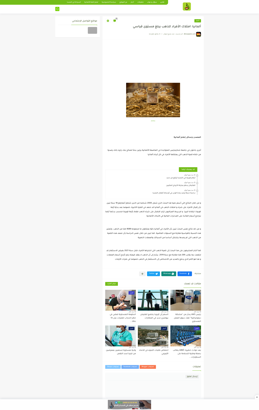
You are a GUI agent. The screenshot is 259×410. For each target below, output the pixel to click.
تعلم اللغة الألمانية (91, 2)
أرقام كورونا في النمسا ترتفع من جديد (180, 178)
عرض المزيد (111, 284)
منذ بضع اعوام (188, 175)
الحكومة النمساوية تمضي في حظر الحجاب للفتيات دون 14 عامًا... (123, 318)
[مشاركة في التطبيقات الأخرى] (142, 273)
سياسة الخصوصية (109, 2)
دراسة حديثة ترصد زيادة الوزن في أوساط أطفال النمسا (174, 193)
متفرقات (140, 2)
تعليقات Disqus (113, 367)
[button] (185, 273)
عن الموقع (123, 2)
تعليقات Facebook (130, 367)
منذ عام (196, 312)
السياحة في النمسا (74, 2)
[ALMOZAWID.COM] (187, 6)
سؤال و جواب (152, 2)
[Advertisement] (153, 62)
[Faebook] (92, 30)
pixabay (153, 121)
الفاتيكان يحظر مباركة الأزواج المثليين (180, 185)
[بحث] (57, 9)
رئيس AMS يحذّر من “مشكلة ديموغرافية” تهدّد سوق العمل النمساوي (187, 318)
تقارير (162, 2)
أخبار (132, 2)
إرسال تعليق (192, 377)
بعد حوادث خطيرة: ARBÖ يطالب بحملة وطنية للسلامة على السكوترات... (187, 353)
